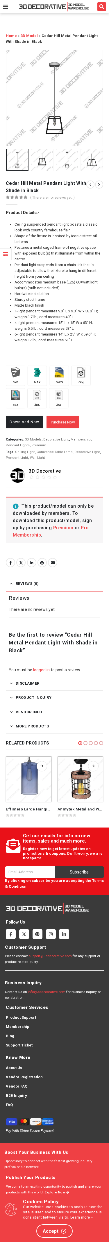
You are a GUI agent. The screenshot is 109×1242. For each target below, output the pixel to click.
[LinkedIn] (64, 934)
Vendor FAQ (16, 1086)
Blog (10, 1036)
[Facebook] (11, 934)
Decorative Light (56, 439)
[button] (101, 6)
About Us (14, 1068)
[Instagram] (51, 934)
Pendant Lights (18, 445)
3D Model (29, 36)
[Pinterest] (37, 934)
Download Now (24, 422)
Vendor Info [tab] (29, 712)
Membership (81, 439)
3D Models (33, 439)
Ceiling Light (25, 452)
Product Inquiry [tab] (34, 697)
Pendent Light (17, 458)
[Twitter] (24, 934)
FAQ (9, 1105)
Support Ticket (19, 1045)
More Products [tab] (32, 726)
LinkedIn (31, 562)
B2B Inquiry (16, 1095)
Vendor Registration (24, 1077)
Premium (38, 445)
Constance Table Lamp (55, 452)
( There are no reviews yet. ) (52, 198)
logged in (41, 670)
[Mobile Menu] (5, 6)
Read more (42, 766)
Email (52, 562)
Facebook (10, 562)
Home (11, 36)
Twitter (21, 562)
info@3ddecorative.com (46, 992)
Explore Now (55, 1192)
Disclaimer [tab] (28, 683)
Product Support (21, 1017)
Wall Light (37, 458)
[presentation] (13, 98)
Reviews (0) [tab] (27, 583)
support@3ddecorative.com (50, 956)
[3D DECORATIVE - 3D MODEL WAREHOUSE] (54, 6)
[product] (28, 779)
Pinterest (42, 562)
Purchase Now (63, 422)
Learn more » (81, 1217)
